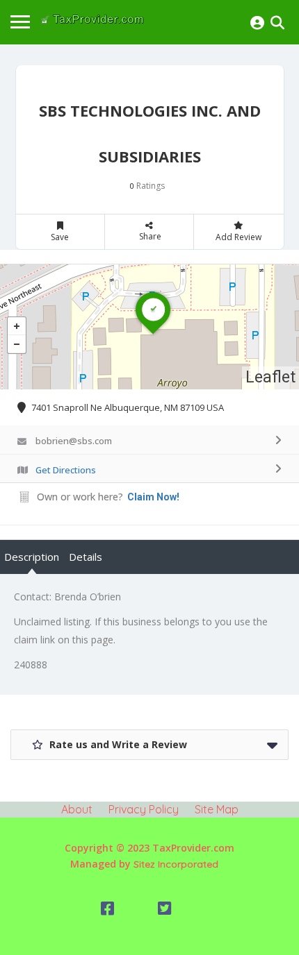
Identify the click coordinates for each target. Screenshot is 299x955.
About (76, 809)
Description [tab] (31, 557)
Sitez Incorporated (176, 864)
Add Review (238, 237)
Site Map (217, 809)
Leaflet (270, 377)
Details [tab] (85, 557)
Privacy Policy (143, 809)
